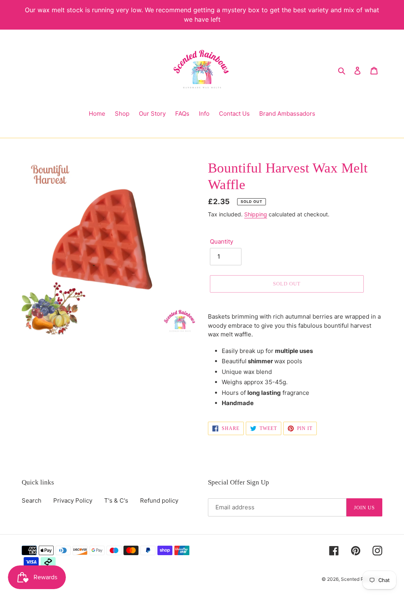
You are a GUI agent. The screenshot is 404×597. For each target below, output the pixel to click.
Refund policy (159, 500)
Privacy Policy (72, 500)
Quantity (221, 241)
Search (31, 500)
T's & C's (116, 500)
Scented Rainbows (361, 579)
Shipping (255, 214)
